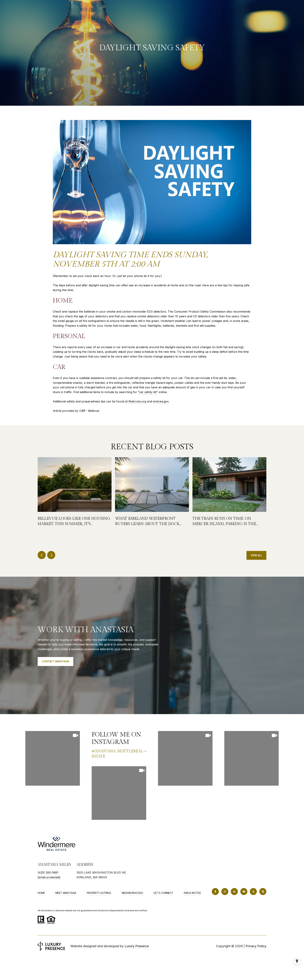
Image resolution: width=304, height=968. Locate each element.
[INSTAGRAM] (224, 891)
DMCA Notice (192, 892)
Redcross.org (137, 401)
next (51, 555)
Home (41, 892)
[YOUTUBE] (243, 891)
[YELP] (253, 891)
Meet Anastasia (65, 892)
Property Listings (99, 892)
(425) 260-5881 (48, 872)
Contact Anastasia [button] (55, 661)
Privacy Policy (256, 946)
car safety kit (147, 392)
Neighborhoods (132, 892)
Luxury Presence (137, 946)
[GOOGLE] (262, 891)
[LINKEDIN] (234, 891)
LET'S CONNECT (163, 893)
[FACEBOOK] (215, 891)
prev (42, 555)
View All (256, 555)
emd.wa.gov (161, 401)
